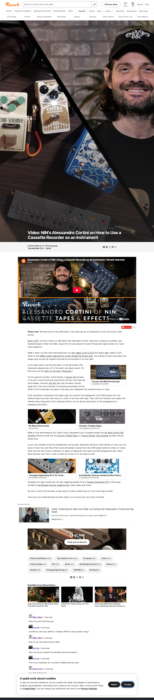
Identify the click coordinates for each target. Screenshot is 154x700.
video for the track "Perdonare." (58, 371)
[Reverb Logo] (12, 4)
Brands (92, 11)
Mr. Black (94, 570)
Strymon (35, 570)
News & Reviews (44, 16)
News (99, 11)
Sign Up (140, 4)
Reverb (55, 246)
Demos (77, 16)
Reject (114, 684)
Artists (27, 16)
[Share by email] (115, 247)
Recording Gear (59, 11)
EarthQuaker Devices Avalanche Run (54, 485)
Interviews (61, 16)
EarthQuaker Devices (90, 564)
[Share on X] (109, 247)
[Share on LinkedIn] (103, 247)
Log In (147, 4)
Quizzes (92, 16)
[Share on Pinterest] (112, 247)
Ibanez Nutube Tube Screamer (95, 435)
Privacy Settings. (89, 688)
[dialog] (77, 684)
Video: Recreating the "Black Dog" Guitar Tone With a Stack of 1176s (43, 605)
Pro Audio (89, 558)
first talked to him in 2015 (83, 353)
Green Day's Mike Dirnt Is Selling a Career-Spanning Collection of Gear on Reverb (109, 605)
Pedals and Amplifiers (23, 11)
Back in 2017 (33, 341)
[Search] (94, 4)
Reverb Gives (132, 11)
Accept (127, 684)
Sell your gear (111, 4)
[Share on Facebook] (106, 247)
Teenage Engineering (56, 570)
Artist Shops (120, 11)
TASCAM (78, 570)
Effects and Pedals (40, 558)
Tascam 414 (70, 377)
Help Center (143, 11)
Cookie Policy (29, 688)
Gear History (108, 16)
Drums (70, 11)
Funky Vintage (38, 564)
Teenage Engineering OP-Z (98, 482)
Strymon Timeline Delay (67, 435)
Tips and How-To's (36, 248)
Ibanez (110, 564)
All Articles (11, 16)
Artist (48, 248)
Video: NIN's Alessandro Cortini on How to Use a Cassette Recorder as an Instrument (74, 235)
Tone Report (142, 16)
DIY (55, 564)
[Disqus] (77, 643)
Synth (69, 564)
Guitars (9, 11)
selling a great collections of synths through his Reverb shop (66, 356)
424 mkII (52, 383)
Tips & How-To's (125, 16)
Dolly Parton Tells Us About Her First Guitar (75, 605)
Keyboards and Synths (42, 11)
